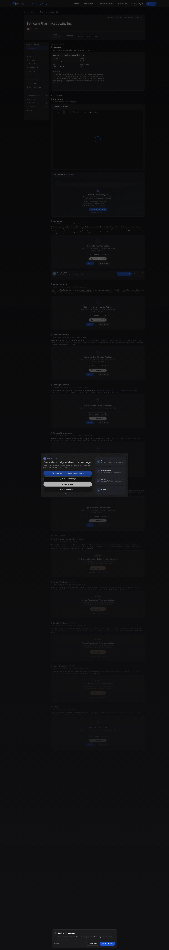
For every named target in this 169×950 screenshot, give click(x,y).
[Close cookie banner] (113, 933)
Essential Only (92, 944)
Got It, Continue (107, 944)
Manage (56, 944)
